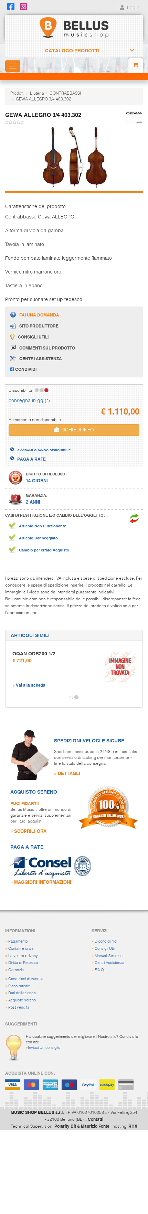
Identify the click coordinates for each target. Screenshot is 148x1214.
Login (132, 8)
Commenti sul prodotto (47, 348)
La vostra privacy (23, 956)
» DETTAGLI (67, 773)
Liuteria (37, 94)
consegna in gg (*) (29, 400)
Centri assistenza (40, 358)
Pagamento (18, 941)
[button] (12, 697)
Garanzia (16, 970)
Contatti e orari (20, 948)
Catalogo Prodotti (72, 50)
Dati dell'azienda (22, 993)
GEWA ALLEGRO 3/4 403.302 (43, 99)
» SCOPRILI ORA (28, 831)
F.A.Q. (100, 970)
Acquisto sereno (22, 1000)
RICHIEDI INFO (76, 430)
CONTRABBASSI (65, 94)
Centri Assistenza (109, 963)
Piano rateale (19, 986)
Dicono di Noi (106, 941)
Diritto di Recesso (23, 963)
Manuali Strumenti (109, 956)
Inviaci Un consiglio (44, 1048)
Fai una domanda (39, 315)
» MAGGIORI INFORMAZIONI (40, 882)
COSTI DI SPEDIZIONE (39, 444)
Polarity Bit (65, 1126)
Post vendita (18, 1007)
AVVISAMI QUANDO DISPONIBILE (44, 450)
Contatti (95, 1119)
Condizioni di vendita (25, 979)
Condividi (25, 369)
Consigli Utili (105, 948)
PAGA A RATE (31, 459)
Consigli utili (33, 337)
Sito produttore (39, 326)
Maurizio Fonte (95, 1126)
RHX (132, 1126)
